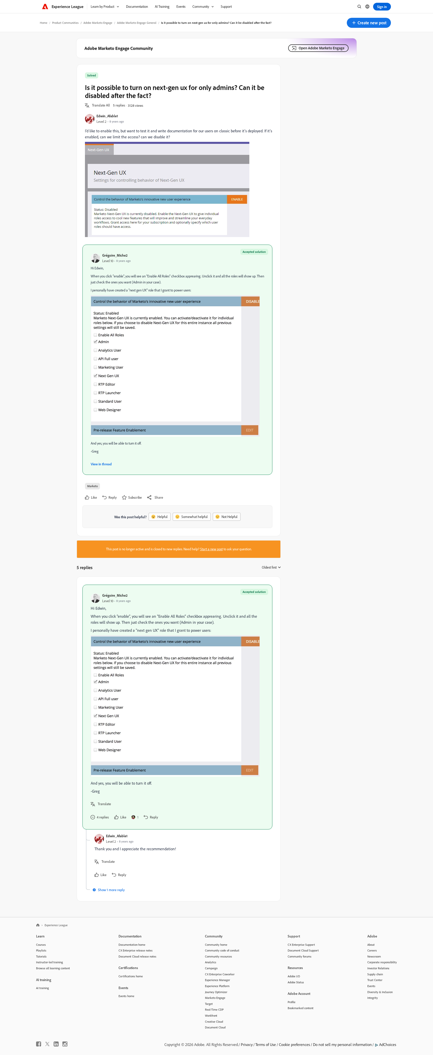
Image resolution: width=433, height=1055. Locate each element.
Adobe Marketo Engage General (136, 23)
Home (43, 23)
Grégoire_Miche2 (115, 255)
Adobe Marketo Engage (97, 23)
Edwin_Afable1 (107, 116)
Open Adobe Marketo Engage (322, 48)
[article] (177, 707)
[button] (369, 23)
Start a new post (211, 549)
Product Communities (65, 23)
